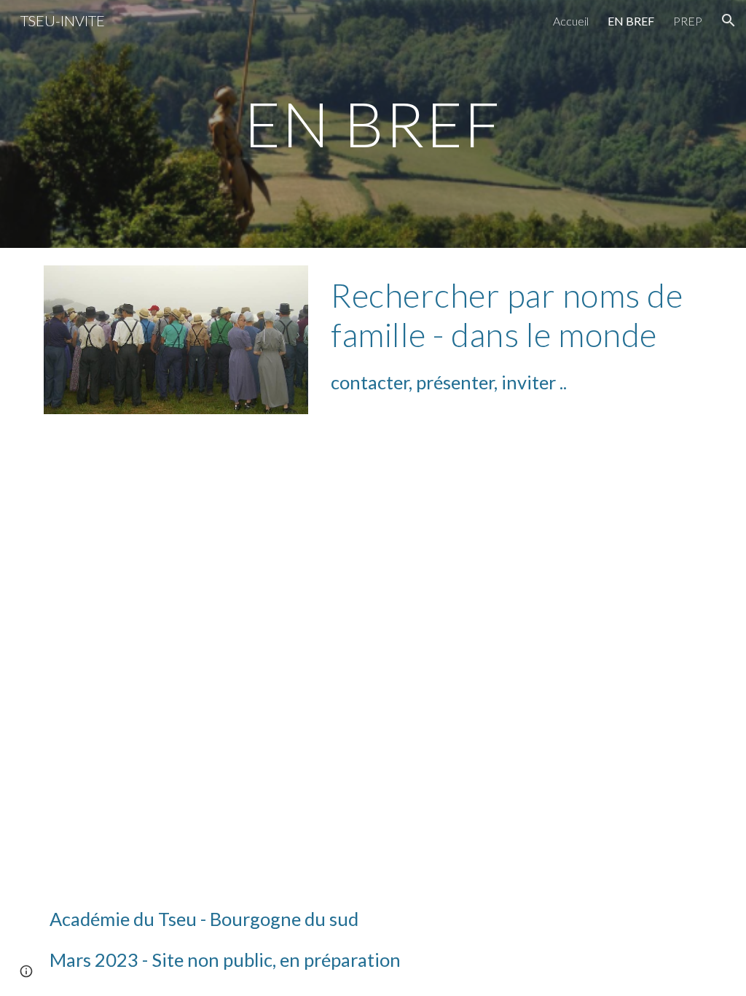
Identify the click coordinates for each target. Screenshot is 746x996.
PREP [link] (687, 21)
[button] (728, 20)
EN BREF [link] (631, 21)
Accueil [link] (571, 21)
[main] (372, 123)
